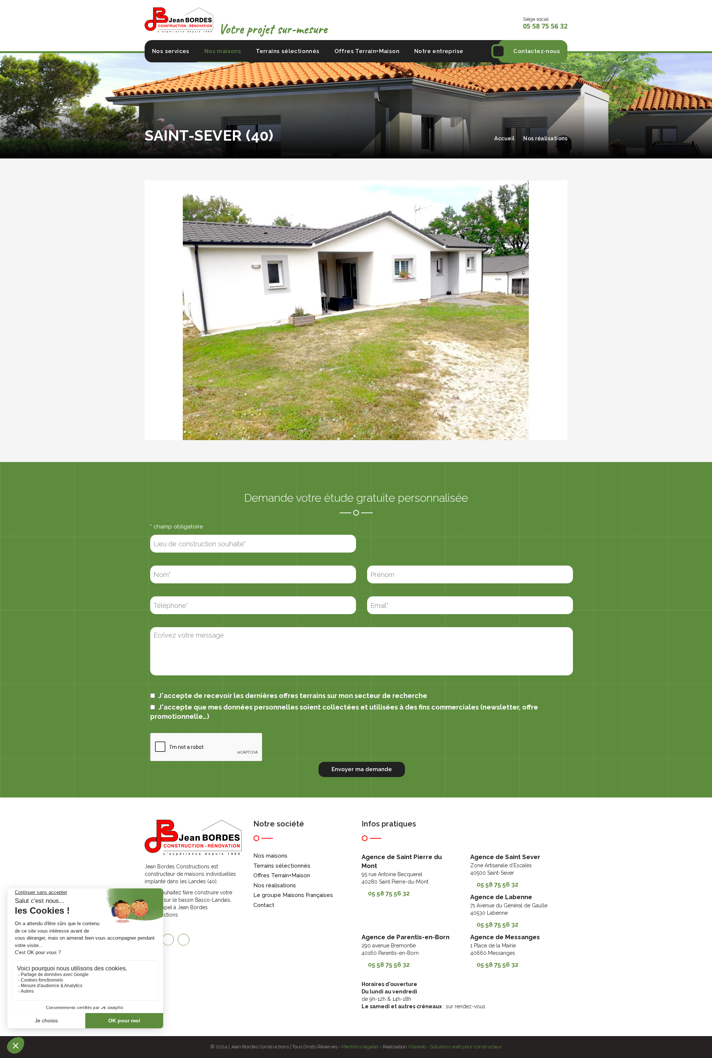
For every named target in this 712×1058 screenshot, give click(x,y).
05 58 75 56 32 (389, 893)
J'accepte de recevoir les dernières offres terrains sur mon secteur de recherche (292, 696)
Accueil (504, 138)
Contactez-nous (536, 51)
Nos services (170, 51)
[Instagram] (168, 940)
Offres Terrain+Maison (366, 51)
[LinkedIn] (183, 940)
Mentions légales (360, 1046)
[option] (356, 310)
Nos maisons (222, 51)
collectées (340, 707)
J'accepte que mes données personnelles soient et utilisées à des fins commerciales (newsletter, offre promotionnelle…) (344, 712)
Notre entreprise (438, 51)
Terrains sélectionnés (287, 51)
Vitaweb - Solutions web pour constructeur (455, 1046)
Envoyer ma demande (362, 769)
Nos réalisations (545, 138)
